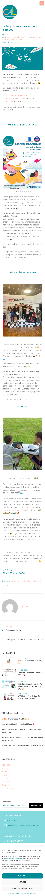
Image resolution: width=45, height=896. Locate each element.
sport (6, 586)
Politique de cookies (14, 893)
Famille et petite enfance (16, 95)
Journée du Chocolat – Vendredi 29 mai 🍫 (18, 724)
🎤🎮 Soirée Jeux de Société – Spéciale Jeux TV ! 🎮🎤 (22, 745)
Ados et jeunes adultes (15, 98)
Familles (5, 778)
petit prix (27, 581)
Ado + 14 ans (11, 37)
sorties (36, 581)
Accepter (22, 876)
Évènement (34, 37)
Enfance (26, 37)
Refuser (22, 882)
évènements (16, 581)
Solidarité (18, 40)
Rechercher (36, 805)
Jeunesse (10, 40)
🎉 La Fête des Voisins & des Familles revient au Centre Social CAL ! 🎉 (30, 686)
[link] (28, 507)
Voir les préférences (22, 888)
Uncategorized (8, 788)
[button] (41, 846)
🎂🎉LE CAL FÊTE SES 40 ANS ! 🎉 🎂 (15, 719)
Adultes (19, 37)
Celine (7, 35)
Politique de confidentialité (14, 858)
